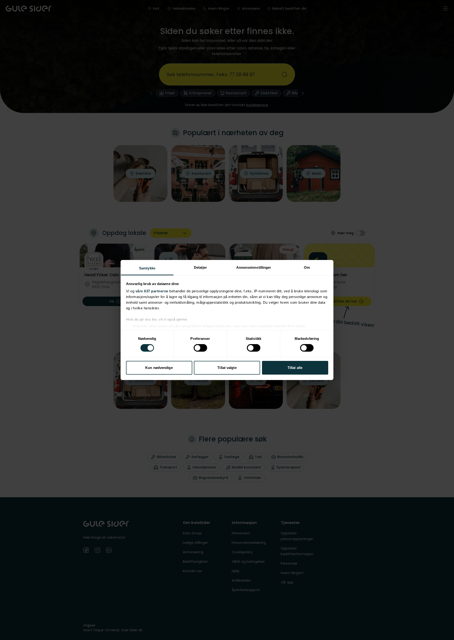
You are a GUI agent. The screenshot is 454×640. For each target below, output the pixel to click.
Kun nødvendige (159, 368)
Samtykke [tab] (147, 268)
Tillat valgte (226, 368)
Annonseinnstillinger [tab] (253, 267)
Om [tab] (307, 267)
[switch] (200, 348)
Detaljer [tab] (200, 267)
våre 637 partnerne (151, 291)
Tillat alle (295, 368)
